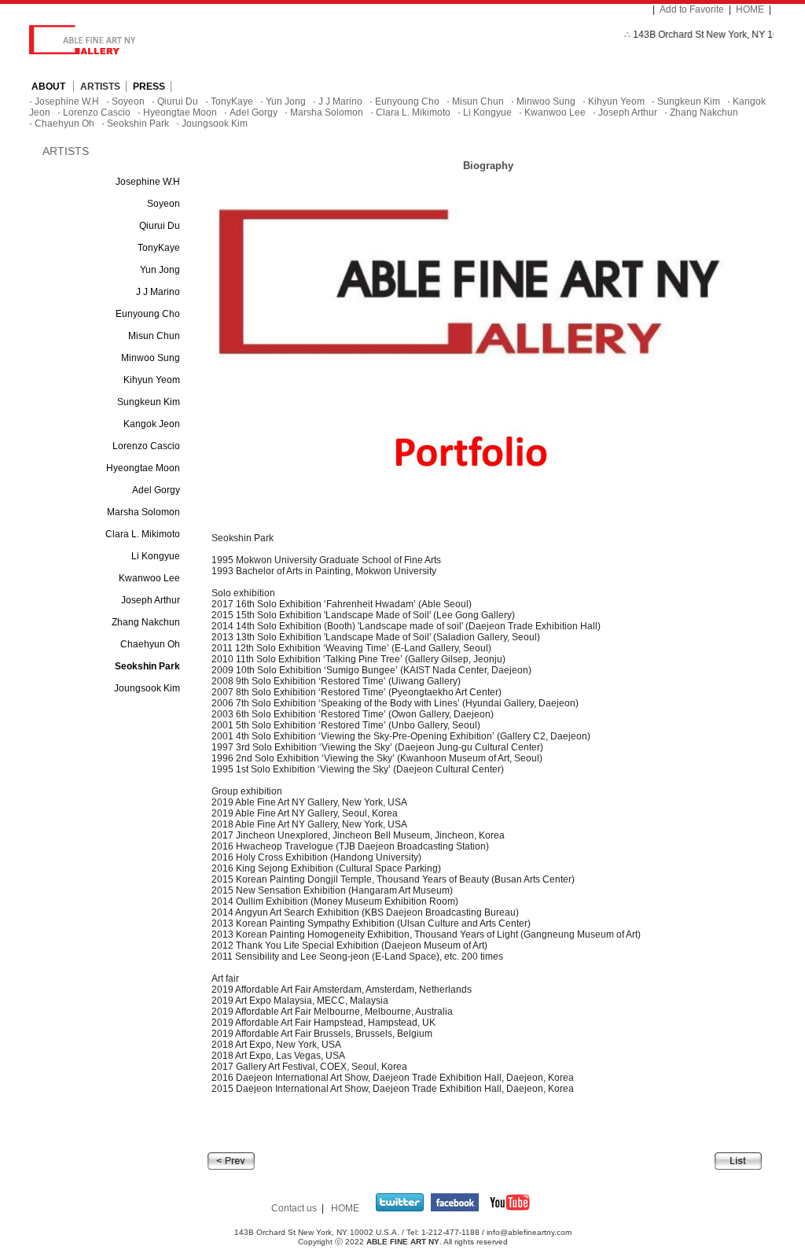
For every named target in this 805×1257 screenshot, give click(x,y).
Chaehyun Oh (64, 123)
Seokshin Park (138, 123)
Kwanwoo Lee (555, 112)
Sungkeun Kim (688, 101)
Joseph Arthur (627, 112)
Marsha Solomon (326, 112)
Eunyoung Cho (407, 101)
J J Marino (340, 101)
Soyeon (128, 101)
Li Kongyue (487, 112)
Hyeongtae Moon (180, 112)
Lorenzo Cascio (96, 112)
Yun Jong (286, 101)
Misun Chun (478, 101)
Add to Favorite (692, 9)
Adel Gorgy (254, 112)
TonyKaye (232, 101)
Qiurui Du (177, 101)
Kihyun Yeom (616, 101)
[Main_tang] (231, 1160)
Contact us (294, 1208)
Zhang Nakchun (704, 112)
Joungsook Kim (215, 123)
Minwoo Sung (545, 101)
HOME (750, 9)
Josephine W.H (67, 101)
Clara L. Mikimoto (413, 112)
